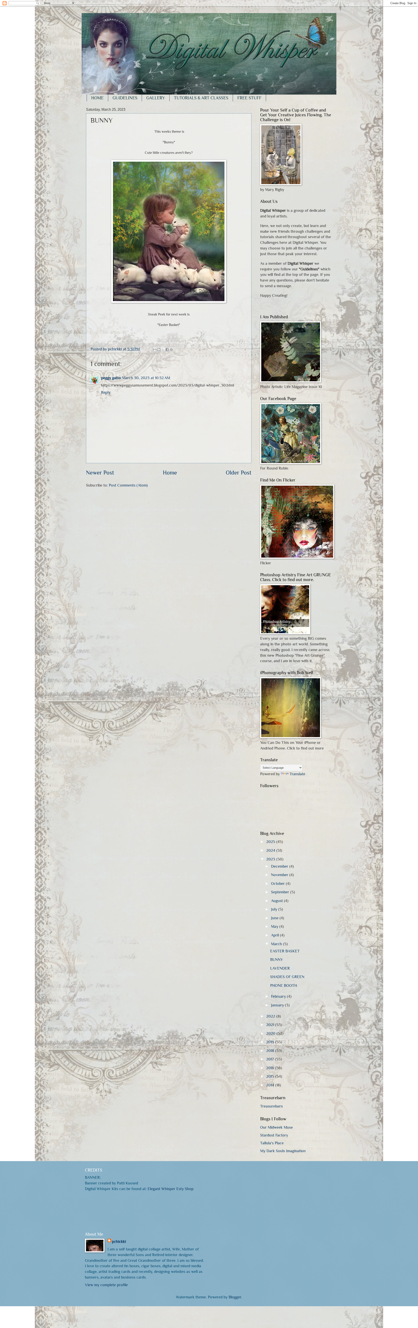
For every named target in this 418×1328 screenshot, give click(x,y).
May (275, 926)
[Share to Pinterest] (171, 349)
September (280, 892)
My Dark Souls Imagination (283, 1150)
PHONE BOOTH (283, 985)
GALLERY (155, 97)
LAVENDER (280, 968)
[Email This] (155, 349)
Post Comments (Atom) (128, 485)
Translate (297, 774)
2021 (270, 1024)
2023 (271, 859)
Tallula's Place (272, 1143)
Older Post (238, 473)
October (278, 883)
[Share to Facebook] (167, 349)
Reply (105, 392)
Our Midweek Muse (276, 1127)
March (277, 943)
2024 (271, 850)
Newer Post (100, 473)
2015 (270, 1076)
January (278, 1005)
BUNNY (276, 959)
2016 (270, 1067)
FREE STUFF (249, 97)
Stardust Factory (274, 1135)
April (275, 935)
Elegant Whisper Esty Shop (171, 1188)
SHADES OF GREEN (287, 976)
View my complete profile (106, 1284)
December (280, 866)
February (279, 996)
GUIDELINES (125, 97)
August (277, 900)
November (280, 874)
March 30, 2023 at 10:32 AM (146, 377)
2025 (271, 841)
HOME (97, 97)
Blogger (235, 1297)
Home (170, 473)
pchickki (119, 1241)
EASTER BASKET (285, 951)
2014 (270, 1085)
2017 (270, 1059)
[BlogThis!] (159, 349)
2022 (271, 1016)
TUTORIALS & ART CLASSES (201, 97)
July (274, 909)
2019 (270, 1042)
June (275, 918)
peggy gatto (111, 377)
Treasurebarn (271, 1106)
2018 (270, 1050)
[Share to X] (163, 349)
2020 (271, 1033)
